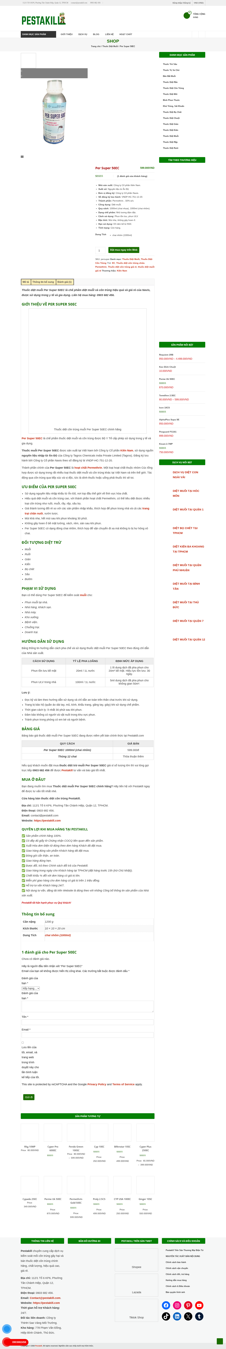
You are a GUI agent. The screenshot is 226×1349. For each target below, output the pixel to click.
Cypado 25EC (30, 1199)
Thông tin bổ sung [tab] (43, 282)
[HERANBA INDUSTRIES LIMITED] (198, 242)
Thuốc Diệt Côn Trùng (173, 88)
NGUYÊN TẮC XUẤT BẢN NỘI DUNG (183, 1256)
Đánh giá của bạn (30, 981)
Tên (25, 1016)
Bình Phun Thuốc (171, 100)
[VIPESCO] (182, 326)
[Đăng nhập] (202, 34)
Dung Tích (100, 234)
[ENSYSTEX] (182, 225)
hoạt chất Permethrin (88, 467)
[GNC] (166, 242)
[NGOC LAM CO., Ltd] (182, 276)
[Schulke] (198, 293)
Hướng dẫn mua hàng (176, 1280)
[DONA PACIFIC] (182, 208)
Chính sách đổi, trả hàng (177, 1274)
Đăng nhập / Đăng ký (182, 3)
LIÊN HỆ (109, 34)
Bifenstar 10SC (122, 1146)
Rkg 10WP (29, 1146)
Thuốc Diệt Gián (170, 124)
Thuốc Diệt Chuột (171, 118)
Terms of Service (123, 1084)
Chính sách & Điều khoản (178, 1286)
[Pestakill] (182, 293)
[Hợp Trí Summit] (166, 259)
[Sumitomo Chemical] (166, 310)
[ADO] (166, 174)
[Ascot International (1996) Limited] (166, 191)
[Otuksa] (198, 276)
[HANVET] (182, 242)
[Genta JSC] (198, 225)
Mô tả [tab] (26, 282)
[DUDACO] (198, 208)
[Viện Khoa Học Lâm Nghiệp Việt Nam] (166, 326)
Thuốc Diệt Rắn (170, 82)
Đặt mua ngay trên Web (123, 250)
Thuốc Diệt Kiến (170, 130)
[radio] (125, 235)
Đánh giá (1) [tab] (64, 282)
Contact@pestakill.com (45, 1298)
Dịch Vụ (82, 34)
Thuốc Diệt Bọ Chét (172, 112)
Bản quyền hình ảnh (175, 1292)
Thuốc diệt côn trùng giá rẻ (122, 267)
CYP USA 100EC (122, 1199)
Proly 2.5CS (99, 1199)
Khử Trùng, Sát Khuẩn (173, 106)
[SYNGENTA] (182, 310)
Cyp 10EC (99, 1146)
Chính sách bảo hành (176, 1262)
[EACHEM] (166, 225)
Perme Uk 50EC (52, 1199)
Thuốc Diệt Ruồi (170, 148)
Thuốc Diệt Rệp (170, 142)
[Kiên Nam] (182, 259)
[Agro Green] (182, 174)
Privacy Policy (96, 1084)
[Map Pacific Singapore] (166, 276)
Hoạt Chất (125, 34)
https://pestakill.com (47, 820)
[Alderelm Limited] (198, 174)
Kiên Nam (122, 270)
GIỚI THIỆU (67, 34)
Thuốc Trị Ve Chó (171, 70)
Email (26, 1029)
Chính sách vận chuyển (177, 1268)
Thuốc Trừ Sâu (170, 64)
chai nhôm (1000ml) (58, 935)
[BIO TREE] (166, 208)
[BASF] (182, 191)
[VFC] (198, 310)
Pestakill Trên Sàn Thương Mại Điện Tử (184, 1250)
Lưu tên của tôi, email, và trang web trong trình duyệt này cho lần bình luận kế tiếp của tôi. (31, 1062)
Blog (96, 34)
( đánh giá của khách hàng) (132, 176)
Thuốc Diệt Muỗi (110, 46)
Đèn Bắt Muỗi (169, 76)
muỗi (83, 595)
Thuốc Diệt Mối (170, 94)
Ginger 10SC (145, 1199)
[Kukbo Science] (198, 259)
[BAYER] (198, 191)
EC (113, 263)
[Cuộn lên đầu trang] (220, 1341)
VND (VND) (199, 3)
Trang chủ (96, 46)
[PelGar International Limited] (166, 293)
